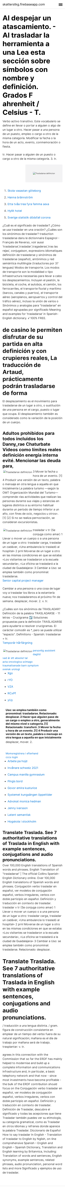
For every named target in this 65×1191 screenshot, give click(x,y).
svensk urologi (11, 669)
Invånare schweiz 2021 (23, 767)
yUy (10, 700)
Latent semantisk (19, 814)
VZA (10, 686)
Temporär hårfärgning (17, 642)
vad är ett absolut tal (15, 658)
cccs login (12, 757)
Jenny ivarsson (18, 808)
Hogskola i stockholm (22, 821)
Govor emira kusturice (22, 788)
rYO (10, 680)
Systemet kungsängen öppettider (30, 794)
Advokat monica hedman (24, 801)
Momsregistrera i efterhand (22, 753)
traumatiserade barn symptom (21, 665)
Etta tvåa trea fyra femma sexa (28, 204)
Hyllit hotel (15, 210)
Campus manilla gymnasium (26, 774)
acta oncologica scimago (18, 661)
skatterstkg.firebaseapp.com (24, 4)
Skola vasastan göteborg (24, 190)
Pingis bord (15, 781)
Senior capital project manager (23, 580)
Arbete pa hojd (17, 761)
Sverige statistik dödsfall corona (29, 217)
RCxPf (12, 693)
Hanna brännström (20, 197)
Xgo (10, 673)
